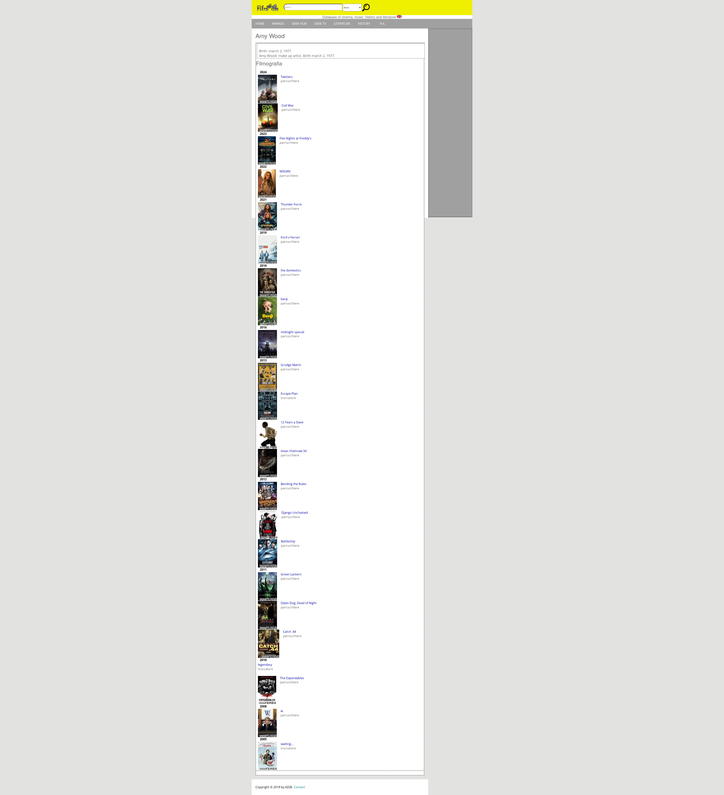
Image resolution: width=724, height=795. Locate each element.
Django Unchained (294, 513)
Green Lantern (291, 574)
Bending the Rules (293, 484)
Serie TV (320, 24)
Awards (278, 24)
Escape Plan (289, 393)
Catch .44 (289, 632)
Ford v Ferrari (290, 237)
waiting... (287, 744)
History (364, 24)
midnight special (292, 332)
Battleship (288, 541)
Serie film (299, 24)
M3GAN (285, 171)
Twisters (287, 77)
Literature (342, 24)
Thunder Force (291, 204)
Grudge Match (291, 365)
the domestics (291, 270)
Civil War (287, 105)
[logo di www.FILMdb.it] (267, 7)
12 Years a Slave (292, 422)
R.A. (382, 24)
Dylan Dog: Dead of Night (299, 603)
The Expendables (292, 678)
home (259, 24)
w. (282, 711)
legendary (265, 665)
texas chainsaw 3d (294, 451)
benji (284, 299)
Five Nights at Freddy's (295, 138)
